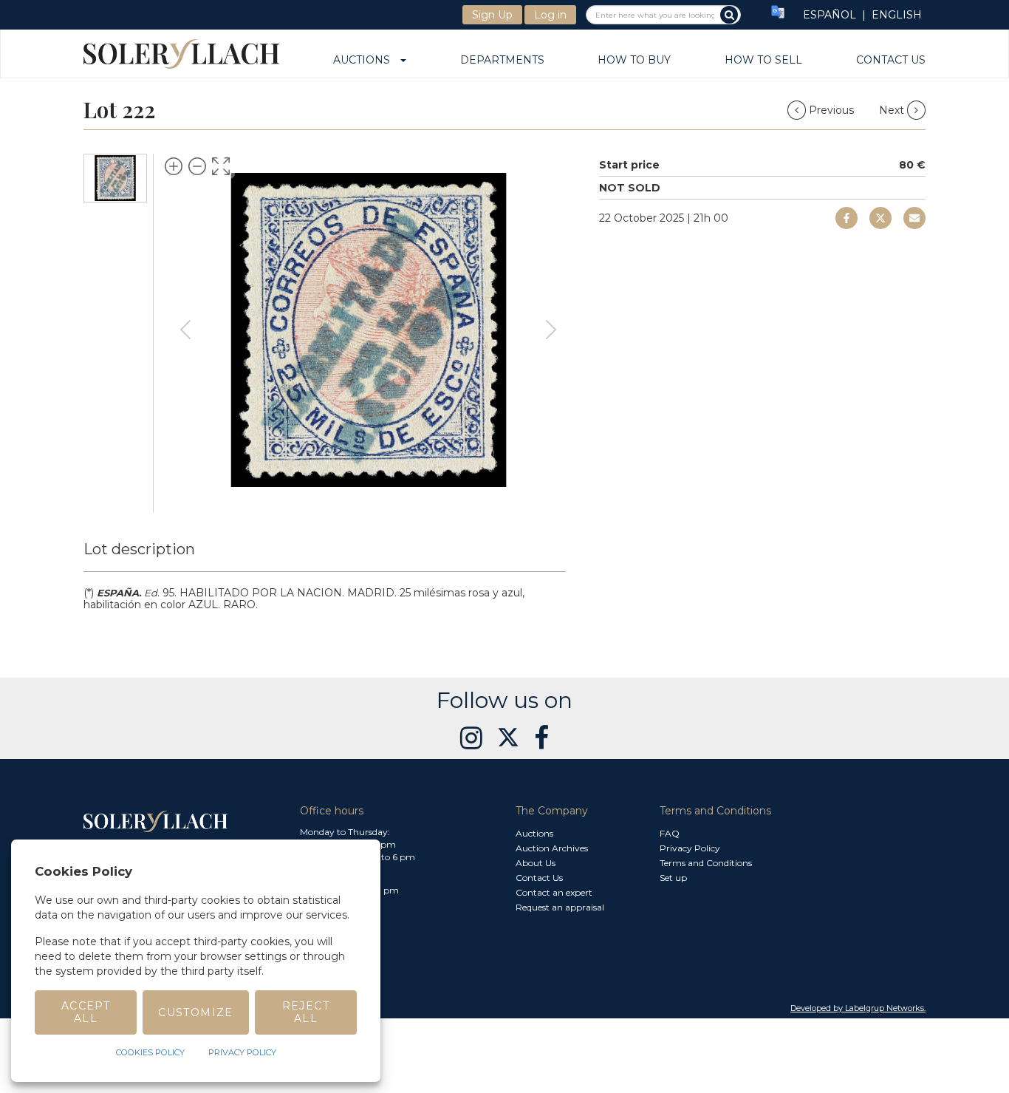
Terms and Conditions (706, 862)
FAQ (670, 833)
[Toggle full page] (221, 166)
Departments (502, 61)
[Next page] (551, 329)
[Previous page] (185, 329)
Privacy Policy (690, 848)
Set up (673, 877)
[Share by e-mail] (846, 218)
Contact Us (891, 61)
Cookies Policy (150, 1052)
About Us (535, 862)
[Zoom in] (173, 166)
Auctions (366, 61)
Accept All (85, 1012)
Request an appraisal (560, 907)
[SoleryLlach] (181, 53)
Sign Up (492, 14)
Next (893, 110)
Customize (195, 1012)
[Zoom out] (197, 166)
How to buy (634, 61)
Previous (831, 110)
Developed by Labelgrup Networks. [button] (858, 1008)
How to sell (763, 61)
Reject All (305, 1012)
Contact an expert (554, 892)
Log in (550, 14)
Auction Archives (552, 848)
